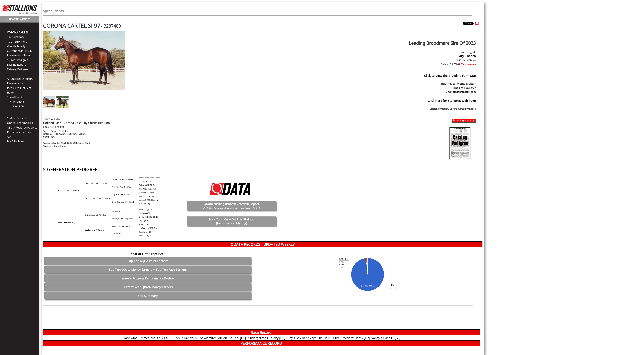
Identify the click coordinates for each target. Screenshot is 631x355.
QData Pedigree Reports (22, 127)
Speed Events (15, 97)
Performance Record (19, 55)
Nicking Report (16, 64)
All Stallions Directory (20, 79)
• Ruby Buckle (17, 105)
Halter (11, 92)
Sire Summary (15, 37)
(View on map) (468, 64)
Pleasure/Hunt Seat (19, 88)
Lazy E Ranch (467, 56)
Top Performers (17, 41)
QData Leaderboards (20, 123)
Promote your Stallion (20, 132)
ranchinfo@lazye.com (464, 91)
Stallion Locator (16, 118)
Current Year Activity (19, 51)
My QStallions (15, 141)
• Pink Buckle (17, 101)
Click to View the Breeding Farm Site (450, 76)
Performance (15, 83)
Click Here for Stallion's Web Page (452, 101)
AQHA (10, 137)
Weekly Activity (16, 46)
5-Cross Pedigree (17, 60)
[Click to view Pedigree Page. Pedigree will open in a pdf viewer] (459, 143)
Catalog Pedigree (17, 69)
